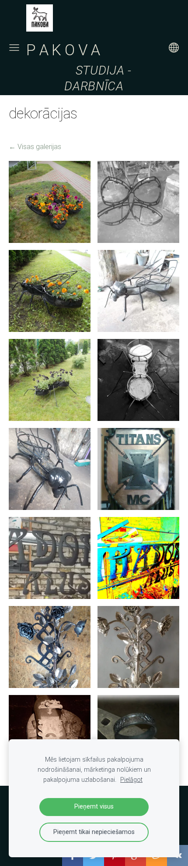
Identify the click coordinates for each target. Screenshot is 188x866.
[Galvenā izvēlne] (14, 48)
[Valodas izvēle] (174, 48)
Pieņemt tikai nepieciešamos (94, 832)
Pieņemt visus (94, 806)
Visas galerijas (39, 147)
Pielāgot (131, 780)
